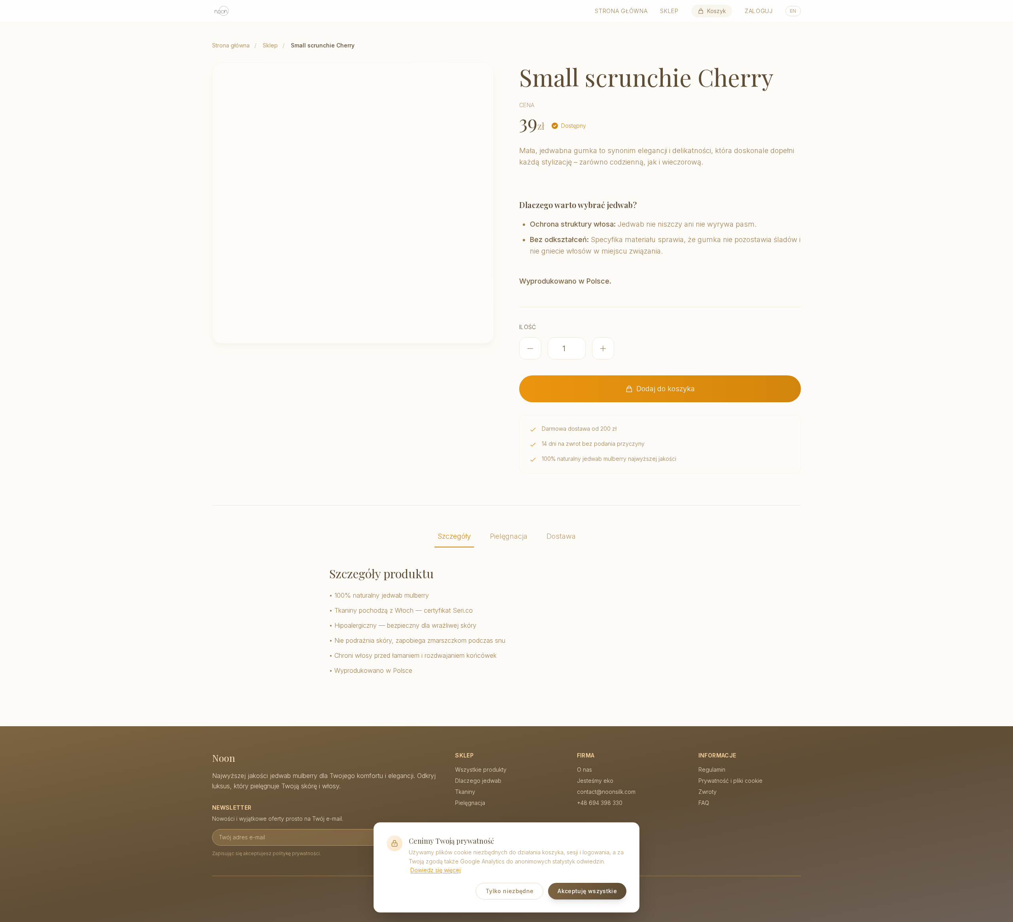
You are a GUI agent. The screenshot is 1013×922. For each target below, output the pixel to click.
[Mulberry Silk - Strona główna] (221, 11)
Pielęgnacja (508, 536)
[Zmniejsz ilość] (530, 348)
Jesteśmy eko (595, 780)
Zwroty (707, 791)
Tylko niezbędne (509, 891)
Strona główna (621, 11)
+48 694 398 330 (599, 802)
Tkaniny (465, 791)
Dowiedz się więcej (435, 870)
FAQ (703, 802)
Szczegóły (454, 536)
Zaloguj (759, 11)
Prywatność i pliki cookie (730, 780)
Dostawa (561, 536)
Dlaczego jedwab (478, 780)
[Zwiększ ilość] (603, 348)
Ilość (527, 327)
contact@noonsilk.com (606, 791)
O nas (584, 769)
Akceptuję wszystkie (587, 891)
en (793, 11)
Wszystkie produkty (480, 769)
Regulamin (711, 769)
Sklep (669, 11)
